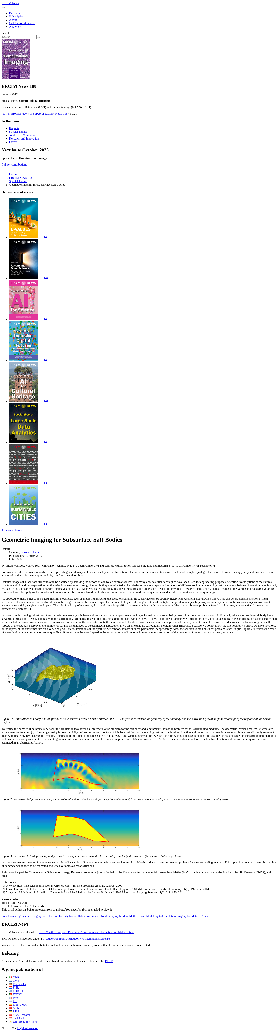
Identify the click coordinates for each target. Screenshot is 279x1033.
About (13, 19)
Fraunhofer (19, 984)
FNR (16, 987)
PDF (18, 113)
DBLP (109, 961)
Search (6, 33)
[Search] (38, 37)
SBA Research (22, 1014)
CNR (16, 977)
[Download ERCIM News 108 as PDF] (16, 78)
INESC (17, 994)
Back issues (16, 13)
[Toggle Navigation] (3, 7)
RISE (16, 1011)
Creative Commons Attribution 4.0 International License (76, 938)
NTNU (17, 1008)
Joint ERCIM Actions (22, 135)
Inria (15, 997)
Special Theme (18, 131)
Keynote (14, 128)
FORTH (18, 991)
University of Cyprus (25, 1021)
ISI (15, 1001)
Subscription (16, 16)
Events (13, 142)
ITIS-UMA (20, 1004)
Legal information (27, 1028)
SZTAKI (18, 1018)
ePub (51, 113)
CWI (16, 980)
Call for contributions (22, 23)
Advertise (15, 26)
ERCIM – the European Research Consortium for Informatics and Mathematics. (86, 932)
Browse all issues (12, 530)
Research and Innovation (24, 138)
